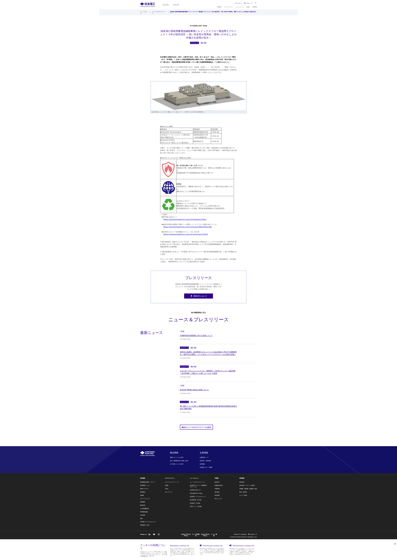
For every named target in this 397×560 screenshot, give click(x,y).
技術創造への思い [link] (145, 525)
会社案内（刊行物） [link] (195, 503)
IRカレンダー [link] (218, 498)
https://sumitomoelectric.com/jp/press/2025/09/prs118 (187, 227)
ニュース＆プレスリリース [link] (159, 12)
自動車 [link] (142, 495)
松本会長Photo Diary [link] (196, 493)
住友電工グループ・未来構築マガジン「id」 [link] (198, 486)
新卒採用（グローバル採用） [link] (247, 485)
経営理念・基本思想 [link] (205, 460)
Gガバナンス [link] (168, 492)
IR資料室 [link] (217, 488)
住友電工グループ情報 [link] (206, 467)
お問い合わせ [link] (238, 3)
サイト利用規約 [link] (196, 534)
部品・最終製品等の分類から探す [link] (179, 460)
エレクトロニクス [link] (145, 498)
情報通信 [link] (142, 492)
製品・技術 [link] (203, 42)
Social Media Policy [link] (205, 534)
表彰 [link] (141, 518)
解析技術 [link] (142, 505)
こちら (152, 554)
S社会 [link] (166, 488)
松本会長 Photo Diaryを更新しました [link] (194, 390)
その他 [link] (182, 331)
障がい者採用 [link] (243, 492)
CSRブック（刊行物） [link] (196, 506)
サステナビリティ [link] (228, 7)
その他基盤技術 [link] (144, 508)
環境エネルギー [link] (144, 488)
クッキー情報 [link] (214, 534)
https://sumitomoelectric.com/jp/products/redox (184, 219)
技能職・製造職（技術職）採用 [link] (248, 488)
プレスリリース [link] (194, 42)
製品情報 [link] (166, 5)
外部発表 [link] (142, 515)
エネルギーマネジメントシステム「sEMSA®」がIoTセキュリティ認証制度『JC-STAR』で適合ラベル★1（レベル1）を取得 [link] (208, 372)
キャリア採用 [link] (243, 495)
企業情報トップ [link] (204, 457)
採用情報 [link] (254, 7)
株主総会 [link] (217, 492)
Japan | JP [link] (249, 3)
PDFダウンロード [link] (200, 296)
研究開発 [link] (219, 7)
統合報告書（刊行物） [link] (196, 499)
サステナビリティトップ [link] (172, 482)
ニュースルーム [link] (240, 7)
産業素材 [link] (142, 502)
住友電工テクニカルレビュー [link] (148, 521)
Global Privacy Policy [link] (186, 534)
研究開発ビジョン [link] (145, 485)
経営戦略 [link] (202, 464)
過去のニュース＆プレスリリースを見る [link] (196, 427)
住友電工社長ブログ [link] (195, 490)
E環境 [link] (166, 485)
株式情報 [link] (217, 495)
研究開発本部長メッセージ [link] (147, 482)
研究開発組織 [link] (144, 511)
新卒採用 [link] (241, 482)
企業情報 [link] (176, 5)
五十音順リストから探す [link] (177, 464)
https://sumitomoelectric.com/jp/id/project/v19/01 (185, 234)
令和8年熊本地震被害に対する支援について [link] (196, 335)
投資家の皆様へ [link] (219, 485)
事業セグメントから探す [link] (177, 457)
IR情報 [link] (248, 7)
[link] (147, 4)
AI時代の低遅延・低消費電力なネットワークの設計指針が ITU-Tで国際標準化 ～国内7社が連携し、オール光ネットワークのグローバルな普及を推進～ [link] (208, 353)
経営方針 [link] (217, 482)
